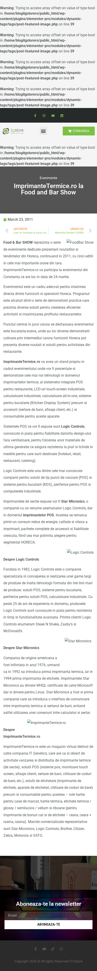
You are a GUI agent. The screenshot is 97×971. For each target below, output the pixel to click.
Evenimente (48, 178)
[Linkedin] (61, 115)
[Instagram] (44, 115)
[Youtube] (52, 115)
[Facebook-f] (35, 115)
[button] (43, 131)
